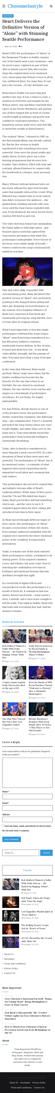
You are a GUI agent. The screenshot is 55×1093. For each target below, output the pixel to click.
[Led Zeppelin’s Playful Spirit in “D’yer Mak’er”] (10, 916)
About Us (8, 954)
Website (6, 814)
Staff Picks (8, 16)
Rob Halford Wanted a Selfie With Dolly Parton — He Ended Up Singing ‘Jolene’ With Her (14, 652)
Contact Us (9, 973)
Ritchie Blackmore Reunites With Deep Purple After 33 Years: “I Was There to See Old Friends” (40, 725)
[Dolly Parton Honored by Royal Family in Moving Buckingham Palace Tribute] (41, 636)
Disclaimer (9, 959)
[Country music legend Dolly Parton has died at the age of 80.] (14, 673)
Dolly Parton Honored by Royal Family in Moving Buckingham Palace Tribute (40, 650)
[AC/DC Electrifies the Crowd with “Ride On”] (10, 942)
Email (5, 803)
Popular (27, 870)
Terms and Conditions (15, 963)
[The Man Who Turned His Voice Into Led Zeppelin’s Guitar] (14, 709)
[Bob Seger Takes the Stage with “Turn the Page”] (10, 902)
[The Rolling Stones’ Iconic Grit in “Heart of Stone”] (10, 929)
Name (5, 791)
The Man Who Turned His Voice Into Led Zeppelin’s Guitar (13, 722)
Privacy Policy (11, 968)
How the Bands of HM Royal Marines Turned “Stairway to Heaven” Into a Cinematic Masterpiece (40, 688)
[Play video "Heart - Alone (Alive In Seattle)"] (27, 271)
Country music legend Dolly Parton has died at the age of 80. (13, 685)
